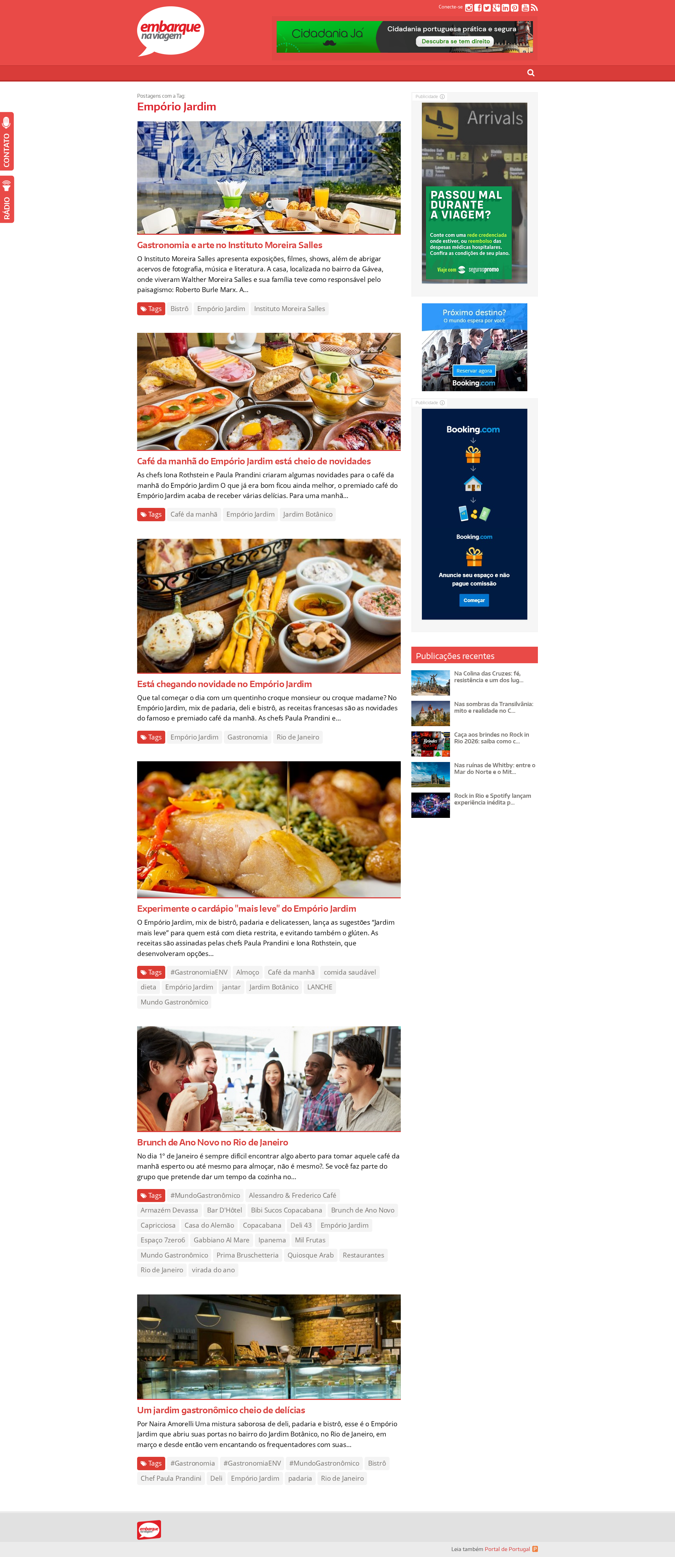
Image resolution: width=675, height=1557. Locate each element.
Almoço (247, 972)
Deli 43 (301, 1225)
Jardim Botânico (307, 514)
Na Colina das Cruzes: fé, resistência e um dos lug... (488, 677)
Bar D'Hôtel (224, 1210)
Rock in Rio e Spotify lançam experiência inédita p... (492, 799)
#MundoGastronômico (205, 1195)
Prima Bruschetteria (247, 1255)
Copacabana (262, 1225)
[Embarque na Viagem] (170, 52)
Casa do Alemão (209, 1225)
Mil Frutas (310, 1240)
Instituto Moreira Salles (289, 308)
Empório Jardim (221, 308)
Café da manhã (194, 514)
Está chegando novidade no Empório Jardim (224, 683)
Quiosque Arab (311, 1255)
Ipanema (272, 1240)
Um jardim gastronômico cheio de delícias (221, 1409)
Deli (216, 1478)
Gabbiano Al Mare (222, 1240)
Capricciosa (158, 1225)
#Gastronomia (193, 1463)
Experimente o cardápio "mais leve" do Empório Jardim (246, 908)
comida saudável (350, 972)
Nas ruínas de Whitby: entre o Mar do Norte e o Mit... (494, 768)
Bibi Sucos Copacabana (286, 1210)
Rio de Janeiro (298, 737)
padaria (300, 1478)
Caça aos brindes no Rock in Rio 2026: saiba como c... (491, 738)
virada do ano (213, 1269)
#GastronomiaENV (199, 972)
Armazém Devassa (169, 1210)
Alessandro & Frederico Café (292, 1195)
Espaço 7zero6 (163, 1240)
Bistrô (179, 308)
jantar (231, 986)
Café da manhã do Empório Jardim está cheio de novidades (254, 461)
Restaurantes (363, 1255)
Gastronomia (247, 737)
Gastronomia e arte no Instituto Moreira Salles (229, 244)
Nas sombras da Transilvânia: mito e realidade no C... (493, 707)
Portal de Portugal (507, 1549)
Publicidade (427, 96)
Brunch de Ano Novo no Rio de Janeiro (212, 1142)
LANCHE (320, 986)
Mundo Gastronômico (174, 1002)
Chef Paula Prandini (171, 1478)
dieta (148, 986)
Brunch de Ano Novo (362, 1210)
